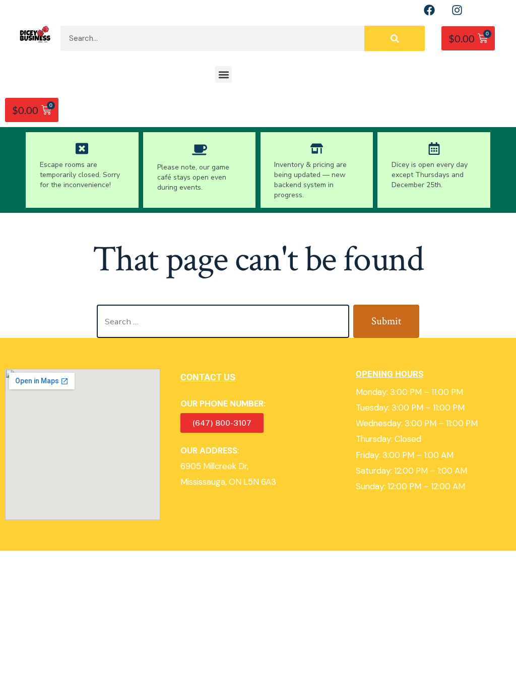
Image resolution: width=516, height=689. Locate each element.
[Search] (394, 38)
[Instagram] (457, 10)
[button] (223, 74)
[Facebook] (429, 10)
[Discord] (484, 10)
